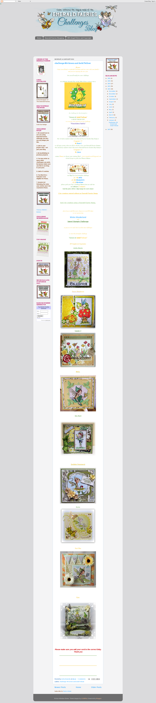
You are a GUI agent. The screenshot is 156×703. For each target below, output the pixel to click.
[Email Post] (88, 679)
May (110, 109)
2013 (109, 86)
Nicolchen (79, 182)
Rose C (79, 143)
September (112, 99)
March (111, 115)
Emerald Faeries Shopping (54, 38)
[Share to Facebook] (97, 679)
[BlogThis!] (94, 679)
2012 (109, 89)
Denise (38, 212)
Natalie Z (78, 331)
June (111, 107)
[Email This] (92, 679)
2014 (109, 83)
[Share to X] (96, 679)
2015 (109, 81)
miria (80, 178)
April (111, 112)
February (112, 117)
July (110, 104)
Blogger (98, 698)
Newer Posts (60, 687)
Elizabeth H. (80, 180)
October (112, 96)
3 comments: (82, 679)
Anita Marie (78, 248)
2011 (109, 129)
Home (39, 38)
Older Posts (96, 687)
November (112, 94)
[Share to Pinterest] (99, 679)
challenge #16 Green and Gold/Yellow (73, 63)
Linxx (79, 152)
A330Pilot (84, 698)
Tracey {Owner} (41, 210)
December (112, 91)
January (112, 120)
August (111, 102)
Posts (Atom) (67, 691)
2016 (109, 78)
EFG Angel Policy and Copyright (79, 38)
